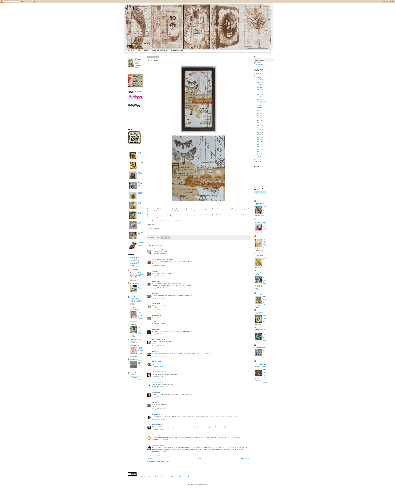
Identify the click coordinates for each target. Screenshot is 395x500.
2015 (257, 75)
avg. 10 (259, 110)
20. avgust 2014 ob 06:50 (159, 310)
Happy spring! (139, 203)
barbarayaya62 (156, 445)
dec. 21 (259, 82)
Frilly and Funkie (134, 345)
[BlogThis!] (164, 237)
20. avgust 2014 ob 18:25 (159, 397)
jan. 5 (259, 154)
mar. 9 (259, 132)
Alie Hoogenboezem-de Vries (160, 259)
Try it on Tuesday (135, 283)
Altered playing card (140, 184)
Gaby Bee (155, 315)
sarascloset (155, 435)
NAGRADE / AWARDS (143, 51)
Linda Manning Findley (158, 372)
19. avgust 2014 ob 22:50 (159, 276)
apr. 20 (259, 125)
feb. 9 (259, 142)
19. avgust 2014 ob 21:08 (159, 265)
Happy (259, 105)
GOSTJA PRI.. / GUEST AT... (160, 51)
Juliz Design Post (157, 339)
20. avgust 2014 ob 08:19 (159, 323)
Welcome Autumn (140, 193)
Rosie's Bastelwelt (260, 347)
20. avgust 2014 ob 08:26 (159, 334)
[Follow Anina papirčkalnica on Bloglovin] (260, 193)
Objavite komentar (155, 455)
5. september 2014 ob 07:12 (160, 451)
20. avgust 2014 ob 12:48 (159, 376)
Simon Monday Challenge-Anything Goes (174, 221)
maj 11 (259, 118)
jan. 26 (259, 146)
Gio (153, 271)
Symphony (260, 107)
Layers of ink (258, 238)
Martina (154, 303)
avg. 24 (259, 97)
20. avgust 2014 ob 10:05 (159, 356)
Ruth (153, 293)
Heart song (139, 222)
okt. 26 (259, 85)
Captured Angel (140, 233)
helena (154, 329)
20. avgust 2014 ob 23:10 (159, 409)
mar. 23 (259, 130)
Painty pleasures (140, 173)
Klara (153, 351)
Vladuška (154, 361)
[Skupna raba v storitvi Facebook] (167, 237)
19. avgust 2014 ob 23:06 (159, 288)
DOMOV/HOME (130, 51)
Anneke (154, 281)
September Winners (135, 376)
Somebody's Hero (140, 212)
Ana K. (130, 8)
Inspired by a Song (140, 286)
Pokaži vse (140, 379)
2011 (257, 161)
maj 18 (259, 115)
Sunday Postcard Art (136, 339)
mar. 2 (259, 134)
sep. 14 (259, 92)
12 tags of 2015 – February (140, 244)
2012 (257, 159)
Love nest (140, 162)
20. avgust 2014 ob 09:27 (159, 346)
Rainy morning (140, 153)
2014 (257, 78)
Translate (260, 64)
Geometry (132, 341)
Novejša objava (152, 458)
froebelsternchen (157, 249)
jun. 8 (259, 113)
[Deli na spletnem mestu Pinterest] (169, 237)
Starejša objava (244, 458)
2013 (257, 157)
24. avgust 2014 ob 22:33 (159, 419)
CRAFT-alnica (134, 269)
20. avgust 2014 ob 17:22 (159, 386)
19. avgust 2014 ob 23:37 (159, 298)
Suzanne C (155, 414)
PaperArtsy (133, 324)
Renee (154, 392)
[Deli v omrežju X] (165, 237)
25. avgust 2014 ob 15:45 (159, 429)
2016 (257, 73)
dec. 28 (259, 80)
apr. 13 (259, 127)
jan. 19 (259, 149)
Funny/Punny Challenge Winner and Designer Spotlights (136, 302)
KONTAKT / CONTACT (176, 51)
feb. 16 (259, 139)
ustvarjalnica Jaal (260, 222)
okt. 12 (259, 87)
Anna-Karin (155, 424)
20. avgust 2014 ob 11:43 (159, 366)
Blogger (205, 485)
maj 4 (259, 120)
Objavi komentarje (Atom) (163, 461)
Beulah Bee (155, 382)
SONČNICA (264, 260)
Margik (154, 402)
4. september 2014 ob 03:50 (160, 439)
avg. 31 (259, 94)
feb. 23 (259, 137)
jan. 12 (259, 151)
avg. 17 (259, 99)
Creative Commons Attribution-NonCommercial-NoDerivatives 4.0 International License (168, 477)
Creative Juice (259, 295)
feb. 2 (259, 144)
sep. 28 (259, 89)
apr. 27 (259, 122)
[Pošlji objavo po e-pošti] (162, 237)
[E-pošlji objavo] (158, 237)
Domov (199, 458)
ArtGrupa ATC (134, 359)
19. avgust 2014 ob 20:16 (159, 253)
